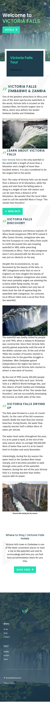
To (4, 629)
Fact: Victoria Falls (11, 159)
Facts (6, 633)
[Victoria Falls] (3, 4)
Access (6, 655)
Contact (6, 637)
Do (7, 629)
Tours (6, 659)
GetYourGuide (29, 70)
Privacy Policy (9, 683)
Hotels (6, 652)
